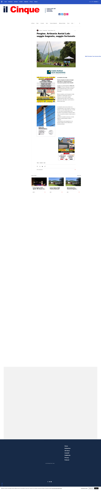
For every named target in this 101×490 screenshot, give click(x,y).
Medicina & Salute (62, 23)
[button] (79, 23)
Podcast (67, 460)
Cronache (42, 23)
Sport (47, 23)
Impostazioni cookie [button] (84, 488)
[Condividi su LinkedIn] (42, 166)
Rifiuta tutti (91, 488)
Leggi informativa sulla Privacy (57, 488)
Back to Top (2, 486)
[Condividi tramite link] (44, 166)
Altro (72, 23)
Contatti (67, 453)
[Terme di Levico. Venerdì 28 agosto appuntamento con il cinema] (73, 182)
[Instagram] (67, 14)
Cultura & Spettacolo (53, 23)
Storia (68, 23)
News (37, 23)
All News (67, 450)
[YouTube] (65, 14)
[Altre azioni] (75, 30)
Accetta (96, 488)
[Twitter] (62, 14)
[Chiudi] (99, 488)
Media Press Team (51, 463)
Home (66, 446)
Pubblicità (67, 455)
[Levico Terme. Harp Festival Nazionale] (56, 182)
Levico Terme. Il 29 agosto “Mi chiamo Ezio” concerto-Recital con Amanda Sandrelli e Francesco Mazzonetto (39, 188)
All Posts (32, 23)
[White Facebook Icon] (47, 481)
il (21, 9)
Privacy (67, 457)
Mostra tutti (79, 175)
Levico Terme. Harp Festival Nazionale (55, 188)
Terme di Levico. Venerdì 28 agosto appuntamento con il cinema (72, 188)
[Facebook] (60, 14)
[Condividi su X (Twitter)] (39, 166)
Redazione (67, 448)
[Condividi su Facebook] (37, 166)
